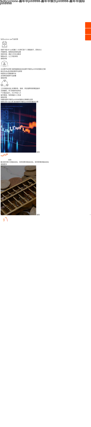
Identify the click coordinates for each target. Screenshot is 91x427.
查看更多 (4, 164)
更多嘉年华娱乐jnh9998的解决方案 (26, 102)
